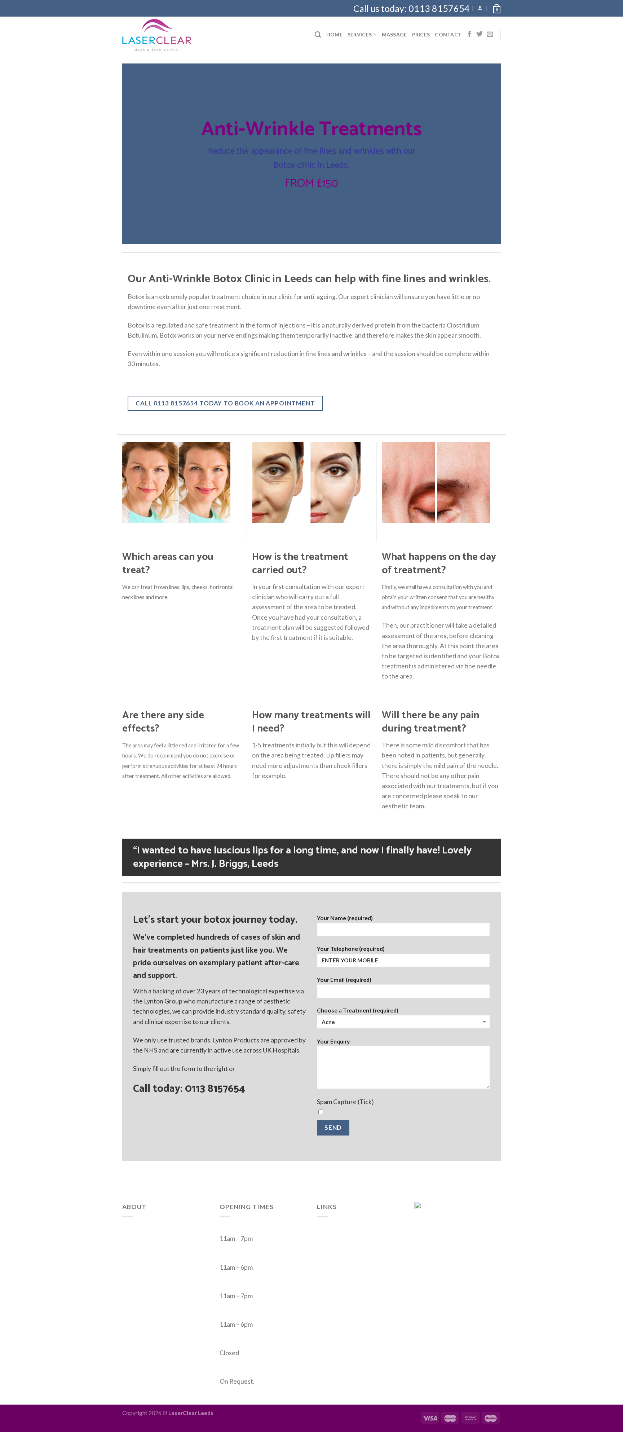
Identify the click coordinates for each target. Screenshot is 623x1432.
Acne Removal (337, 1248)
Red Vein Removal (342, 1238)
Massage (394, 34)
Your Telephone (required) (351, 948)
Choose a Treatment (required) (357, 1010)
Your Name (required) (345, 917)
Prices (421, 34)
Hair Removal (335, 1228)
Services (360, 34)
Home (334, 34)
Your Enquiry (333, 1041)
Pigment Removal (341, 1269)
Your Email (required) (344, 979)
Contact (448, 34)
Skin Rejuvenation (342, 1259)
